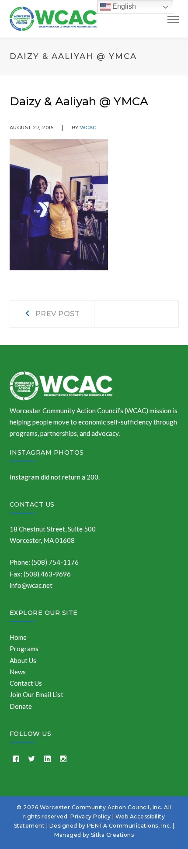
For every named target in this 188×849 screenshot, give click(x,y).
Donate (21, 706)
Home (18, 637)
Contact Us (32, 504)
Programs (24, 648)
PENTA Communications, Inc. (129, 825)
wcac (88, 127)
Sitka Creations (112, 835)
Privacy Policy (90, 816)
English (123, 6)
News (18, 672)
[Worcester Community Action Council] (53, 18)
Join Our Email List (36, 694)
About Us (23, 660)
